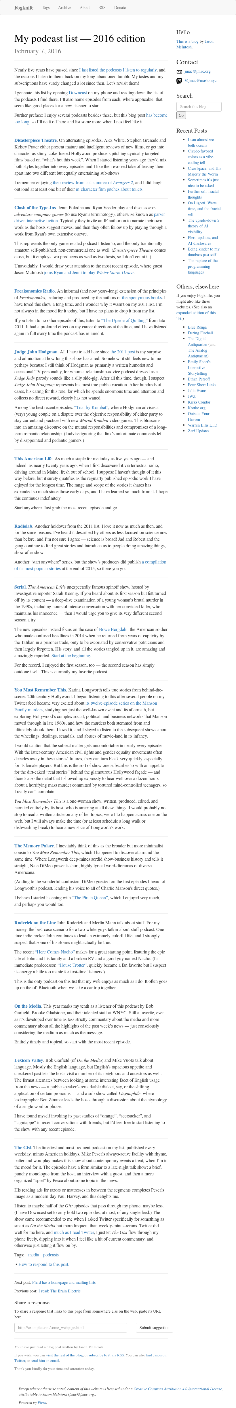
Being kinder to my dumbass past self (204, 251)
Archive (64, 7)
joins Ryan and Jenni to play (89, 272)
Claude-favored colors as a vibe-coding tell (201, 156)
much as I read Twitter (74, 1232)
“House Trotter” (72, 965)
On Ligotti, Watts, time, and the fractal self (204, 208)
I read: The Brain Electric (60, 1291)
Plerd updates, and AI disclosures (203, 240)
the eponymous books (142, 297)
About (85, 7)
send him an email (45, 1360)
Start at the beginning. (71, 655)
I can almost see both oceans (201, 142)
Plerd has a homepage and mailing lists (64, 1282)
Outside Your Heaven (199, 416)
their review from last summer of (93, 182)
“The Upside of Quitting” (124, 320)
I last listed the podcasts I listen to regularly (118, 70)
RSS (102, 7)
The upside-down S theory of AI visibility (204, 225)
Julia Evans (197, 390)
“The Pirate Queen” (90, 897)
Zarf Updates (198, 430)
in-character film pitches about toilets (109, 189)
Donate (120, 7)
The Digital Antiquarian (197, 341)
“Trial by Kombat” (91, 407)
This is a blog (187, 41)
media (33, 1254)
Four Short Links (202, 384)
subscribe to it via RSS (106, 1355)
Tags (46, 7)
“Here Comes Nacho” (55, 952)
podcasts (51, 1254)
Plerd (42, 1402)
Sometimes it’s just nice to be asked (203, 182)
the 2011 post (123, 351)
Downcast (78, 92)
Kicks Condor (199, 402)
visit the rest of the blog (64, 1355)
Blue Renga (197, 327)
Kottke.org (196, 407)
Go (181, 115)
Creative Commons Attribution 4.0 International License (178, 1388)
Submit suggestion (155, 1327)
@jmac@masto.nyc (200, 80)
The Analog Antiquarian (197, 353)
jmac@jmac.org (197, 71)
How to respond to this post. (43, 1264)
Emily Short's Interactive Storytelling (199, 367)
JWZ (192, 396)
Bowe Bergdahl (113, 629)
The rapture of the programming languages (203, 266)
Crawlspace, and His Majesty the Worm (204, 171)
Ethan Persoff (199, 379)
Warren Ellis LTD (202, 425)
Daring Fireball (200, 332)
